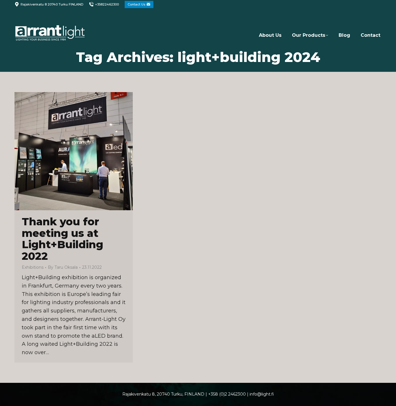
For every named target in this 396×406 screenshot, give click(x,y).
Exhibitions (32, 267)
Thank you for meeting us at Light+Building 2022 (62, 238)
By (63, 267)
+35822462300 (107, 4)
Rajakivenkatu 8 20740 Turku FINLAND (52, 4)
